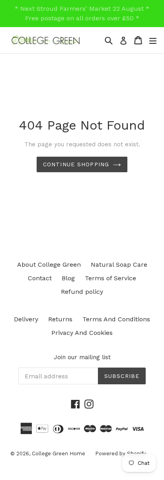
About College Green (49, 264)
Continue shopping (76, 164)
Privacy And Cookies (82, 332)
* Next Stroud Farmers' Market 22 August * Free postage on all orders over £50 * (82, 13)
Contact (40, 278)
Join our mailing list (82, 357)
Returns (60, 319)
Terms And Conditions (116, 319)
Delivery (26, 319)
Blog (68, 278)
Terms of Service (110, 278)
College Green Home (58, 453)
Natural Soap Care (119, 264)
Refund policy (82, 291)
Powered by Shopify (120, 453)
